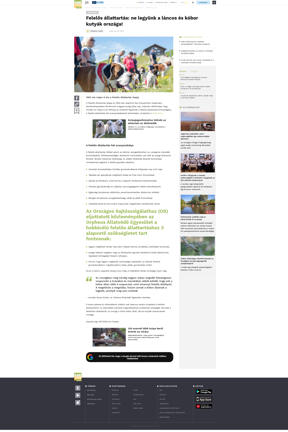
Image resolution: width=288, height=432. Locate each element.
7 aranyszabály (117, 7)
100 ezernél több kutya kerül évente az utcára (145, 330)
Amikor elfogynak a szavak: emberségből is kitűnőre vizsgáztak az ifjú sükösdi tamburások (198, 177)
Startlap (115, 390)
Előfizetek (203, 2)
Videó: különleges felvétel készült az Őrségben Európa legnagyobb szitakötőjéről (197, 261)
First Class (116, 403)
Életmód (92, 12)
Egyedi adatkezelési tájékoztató (172, 412)
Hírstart (115, 394)
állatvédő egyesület (135, 7)
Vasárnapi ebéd (162, 2)
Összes (194, 71)
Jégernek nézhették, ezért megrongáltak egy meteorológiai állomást (195, 136)
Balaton (174, 2)
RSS (161, 390)
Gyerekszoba (138, 394)
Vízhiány (141, 2)
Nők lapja (137, 403)
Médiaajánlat (165, 417)
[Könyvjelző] (76, 111)
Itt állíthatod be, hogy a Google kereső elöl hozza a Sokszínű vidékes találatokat (132, 357)
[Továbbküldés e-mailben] (76, 104)
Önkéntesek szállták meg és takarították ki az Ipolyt (193, 218)
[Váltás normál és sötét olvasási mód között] (193, 2)
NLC (134, 399)
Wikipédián (157, 113)
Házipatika (116, 412)
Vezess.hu (116, 399)
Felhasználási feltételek (169, 408)
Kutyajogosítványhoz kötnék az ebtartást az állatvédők (147, 122)
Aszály (150, 2)
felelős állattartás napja (97, 7)
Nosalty (115, 408)
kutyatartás (152, 7)
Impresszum (164, 403)
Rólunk (162, 399)
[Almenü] (87, 2)
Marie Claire (138, 408)
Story (135, 390)
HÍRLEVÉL (163, 394)
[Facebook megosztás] (76, 98)
